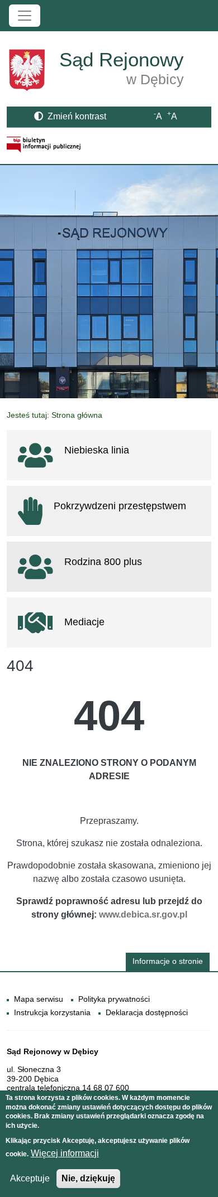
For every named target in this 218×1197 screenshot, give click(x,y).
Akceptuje (30, 1178)
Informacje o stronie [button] (167, 961)
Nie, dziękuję (88, 1178)
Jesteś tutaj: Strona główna (54, 415)
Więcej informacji (65, 1153)
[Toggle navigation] (24, 15)
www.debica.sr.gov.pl (143, 914)
